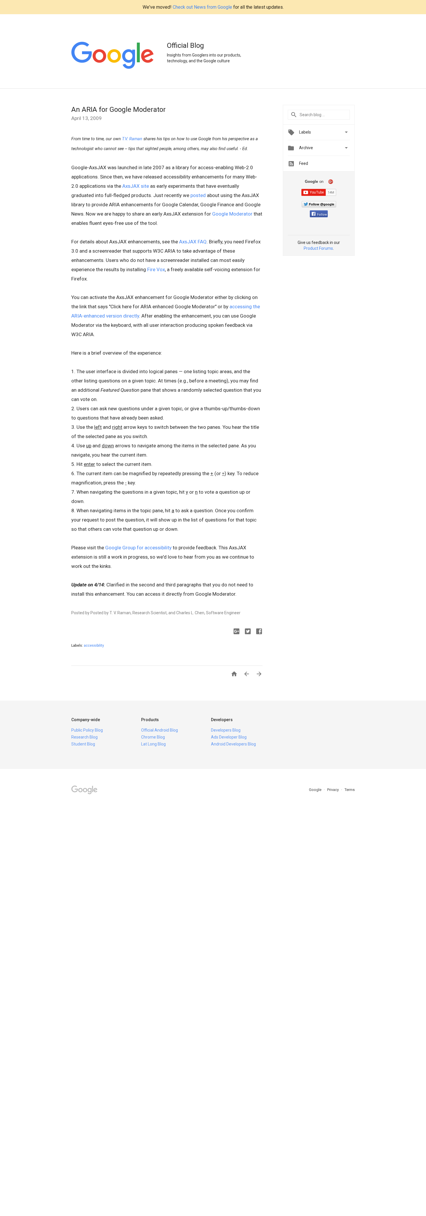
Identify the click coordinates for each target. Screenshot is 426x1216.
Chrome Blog (153, 737)
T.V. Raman (132, 138)
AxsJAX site (135, 186)
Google (315, 789)
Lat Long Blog (153, 744)
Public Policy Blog (87, 730)
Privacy (333, 789)
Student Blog (83, 744)
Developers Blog (226, 730)
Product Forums (318, 248)
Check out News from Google (202, 7)
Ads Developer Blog (229, 737)
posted (198, 195)
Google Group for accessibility (138, 547)
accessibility (94, 645)
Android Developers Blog (233, 744)
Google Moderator (232, 214)
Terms (350, 789)
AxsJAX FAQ (193, 242)
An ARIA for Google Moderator (118, 109)
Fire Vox (156, 269)
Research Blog (84, 737)
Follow (322, 214)
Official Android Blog (159, 730)
